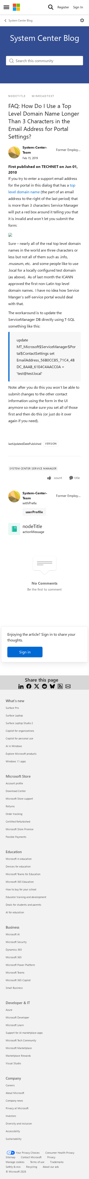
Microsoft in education (19, 859)
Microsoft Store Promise (19, 829)
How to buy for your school (21, 889)
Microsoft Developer (17, 1017)
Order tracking (14, 814)
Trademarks (57, 1162)
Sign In (78, 7)
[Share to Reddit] (44, 685)
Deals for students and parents (23, 904)
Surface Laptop (14, 715)
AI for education (15, 912)
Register (63, 7)
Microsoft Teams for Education (23, 874)
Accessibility (13, 1131)
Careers (10, 1085)
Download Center (16, 791)
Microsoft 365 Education (20, 881)
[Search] (51, 7)
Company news (14, 1100)
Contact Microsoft (31, 1157)
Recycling (31, 1166)
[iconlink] (14, 529)
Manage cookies (15, 1162)
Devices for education (18, 866)
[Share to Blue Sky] (52, 685)
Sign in (25, 651)
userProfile (34, 512)
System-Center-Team (35, 150)
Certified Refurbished (18, 821)
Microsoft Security (16, 942)
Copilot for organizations (20, 730)
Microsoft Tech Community (21, 1040)
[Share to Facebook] (28, 685)
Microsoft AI (13, 934)
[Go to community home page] (16, 7)
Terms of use (37, 1162)
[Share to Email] (68, 685)
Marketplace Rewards (18, 1055)
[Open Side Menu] (6, 7)
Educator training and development (26, 897)
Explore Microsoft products (21, 753)
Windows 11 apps (16, 761)
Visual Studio (13, 1063)
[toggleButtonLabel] (82, 20)
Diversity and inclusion (19, 1123)
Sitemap (10, 1157)
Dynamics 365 (14, 949)
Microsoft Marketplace (19, 1048)
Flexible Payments (16, 837)
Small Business (14, 988)
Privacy (51, 1157)
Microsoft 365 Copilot (18, 980)
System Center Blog (21, 20)
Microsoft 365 (14, 957)
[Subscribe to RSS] (60, 685)
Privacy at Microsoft (17, 1108)
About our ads (51, 1166)
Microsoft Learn (15, 1025)
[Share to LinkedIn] (21, 685)
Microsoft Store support (19, 798)
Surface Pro (12, 708)
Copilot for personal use (19, 738)
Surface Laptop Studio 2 (19, 723)
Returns (10, 806)
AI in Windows (14, 746)
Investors (11, 1116)
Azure (9, 1010)
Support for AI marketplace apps (24, 1032)
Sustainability (13, 1139)
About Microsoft (15, 1093)
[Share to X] (36, 685)
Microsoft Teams (15, 972)
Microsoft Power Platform (20, 965)
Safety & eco (13, 1166)
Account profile (14, 783)
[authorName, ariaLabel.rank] (14, 152)
